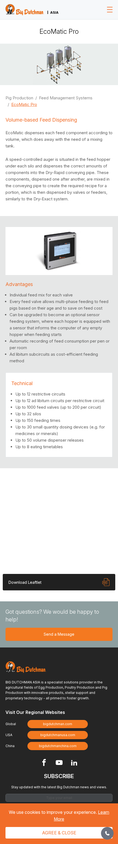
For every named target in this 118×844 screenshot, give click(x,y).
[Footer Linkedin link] (74, 763)
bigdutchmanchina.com (58, 746)
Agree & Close (59, 832)
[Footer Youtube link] (59, 763)
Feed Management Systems (65, 97)
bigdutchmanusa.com (57, 735)
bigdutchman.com (57, 724)
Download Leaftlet (25, 582)
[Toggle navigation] (110, 9)
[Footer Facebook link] (44, 763)
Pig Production (19, 97)
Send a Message (59, 634)
